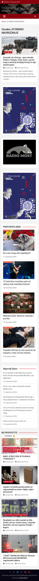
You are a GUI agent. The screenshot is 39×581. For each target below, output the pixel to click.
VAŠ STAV (21, 451)
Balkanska (9, 7)
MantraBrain (23, 578)
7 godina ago (9, 563)
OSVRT (5, 52)
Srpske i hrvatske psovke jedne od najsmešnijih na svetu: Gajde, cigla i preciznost (18, 489)
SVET (10, 52)
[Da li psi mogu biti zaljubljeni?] (18, 230)
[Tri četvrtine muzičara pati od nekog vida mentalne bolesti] (18, 261)
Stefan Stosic (21, 563)
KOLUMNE (6, 293)
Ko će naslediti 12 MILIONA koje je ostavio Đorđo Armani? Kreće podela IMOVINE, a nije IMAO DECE (18, 375)
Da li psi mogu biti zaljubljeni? (17, 253)
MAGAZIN (17, 448)
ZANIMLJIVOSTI (8, 262)
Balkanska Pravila (22, 68)
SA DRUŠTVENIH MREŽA (10, 451)
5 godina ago (9, 462)
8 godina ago (9, 68)
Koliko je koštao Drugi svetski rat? (14, 421)
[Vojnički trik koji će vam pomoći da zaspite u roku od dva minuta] (18, 327)
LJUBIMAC (6, 230)
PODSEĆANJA (25, 448)
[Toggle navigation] (4, 16)
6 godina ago (9, 495)
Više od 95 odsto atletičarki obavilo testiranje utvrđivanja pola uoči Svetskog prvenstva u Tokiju (18, 410)
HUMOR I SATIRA (8, 448)
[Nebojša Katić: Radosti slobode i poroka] (18, 292)
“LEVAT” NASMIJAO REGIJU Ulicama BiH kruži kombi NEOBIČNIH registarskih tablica (19, 558)
